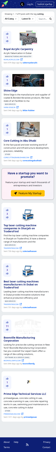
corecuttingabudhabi (32, 160)
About (7, 442)
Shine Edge (10, 90)
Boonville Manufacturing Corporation (19, 339)
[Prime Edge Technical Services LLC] (28, 382)
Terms (7, 447)
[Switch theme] (22, 4)
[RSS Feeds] (27, 445)
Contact (46, 447)
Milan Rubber (29, 110)
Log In (30, 4)
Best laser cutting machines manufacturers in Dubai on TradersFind (21, 284)
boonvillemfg (29, 363)
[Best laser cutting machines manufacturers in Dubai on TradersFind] (28, 269)
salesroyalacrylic (30, 62)
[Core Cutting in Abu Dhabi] (28, 129)
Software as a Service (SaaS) (17, 357)
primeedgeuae (30, 417)
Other (7, 154)
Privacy (46, 442)
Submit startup (44, 4)
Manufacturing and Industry (18, 56)
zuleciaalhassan (30, 251)
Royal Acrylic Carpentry (18, 49)
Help (16, 442)
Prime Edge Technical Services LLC (25, 394)
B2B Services (10, 104)
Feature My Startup (29, 193)
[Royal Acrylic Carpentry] (27, 37)
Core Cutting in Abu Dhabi (20, 140)
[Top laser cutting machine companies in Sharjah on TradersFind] (28, 213)
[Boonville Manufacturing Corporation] (28, 326)
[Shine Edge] (27, 80)
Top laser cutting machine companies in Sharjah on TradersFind (20, 228)
